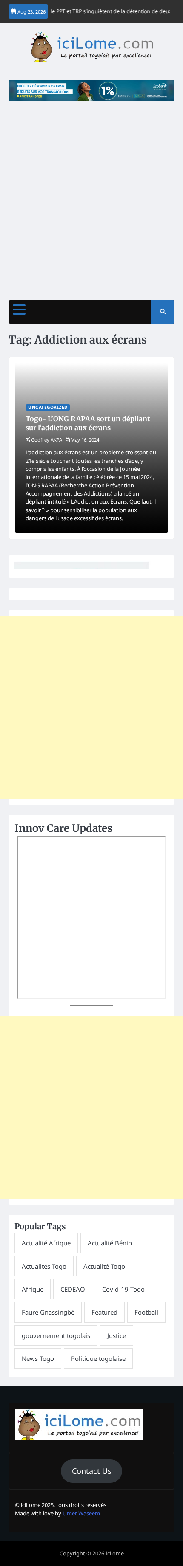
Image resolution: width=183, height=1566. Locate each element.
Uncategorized (48, 407)
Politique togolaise (98, 1358)
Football (146, 1312)
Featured (104, 1312)
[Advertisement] (91, 196)
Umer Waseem (81, 1513)
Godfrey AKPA (46, 440)
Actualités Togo (44, 1266)
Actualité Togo (104, 1266)
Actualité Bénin (110, 1243)
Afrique (32, 1289)
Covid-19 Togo (123, 1289)
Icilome (115, 1553)
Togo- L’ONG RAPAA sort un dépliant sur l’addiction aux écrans (88, 423)
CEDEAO (72, 1289)
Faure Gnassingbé (48, 1312)
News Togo (38, 1358)
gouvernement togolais (56, 1335)
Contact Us (92, 1471)
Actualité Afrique (46, 1243)
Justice (116, 1335)
